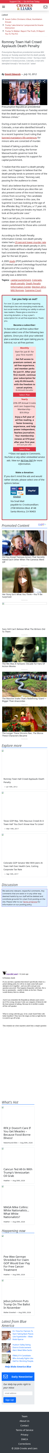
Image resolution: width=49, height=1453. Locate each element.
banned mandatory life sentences (19, 137)
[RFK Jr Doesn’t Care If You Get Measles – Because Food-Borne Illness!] (18, 1115)
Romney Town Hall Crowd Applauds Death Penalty (22, 44)
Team (24, 1416)
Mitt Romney (17, 290)
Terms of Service (30, 902)
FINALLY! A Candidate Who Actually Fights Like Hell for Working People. (23, 1358)
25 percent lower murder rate (30, 242)
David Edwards (13, 74)
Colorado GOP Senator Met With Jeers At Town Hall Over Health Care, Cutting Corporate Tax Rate (23, 866)
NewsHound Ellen (10, 1142)
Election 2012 (39, 286)
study (12, 261)
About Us (24, 1420)
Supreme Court (33, 290)
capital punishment (21, 280)
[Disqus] (24, 998)
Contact (24, 1425)
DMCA (24, 1439)
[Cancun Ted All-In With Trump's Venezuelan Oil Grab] (18, 1157)
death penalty (18, 283)
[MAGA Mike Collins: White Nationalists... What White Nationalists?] (18, 1194)
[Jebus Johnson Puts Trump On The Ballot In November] (18, 1288)
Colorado (37, 280)
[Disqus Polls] (24, 938)
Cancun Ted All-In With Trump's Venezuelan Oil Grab (18, 1172)
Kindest (17, 496)
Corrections (24, 1443)
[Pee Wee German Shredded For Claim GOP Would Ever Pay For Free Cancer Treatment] (18, 1244)
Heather (7, 1180)
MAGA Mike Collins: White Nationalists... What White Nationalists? (16, 1212)
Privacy (24, 1434)
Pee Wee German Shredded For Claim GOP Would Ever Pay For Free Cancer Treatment (17, 1263)
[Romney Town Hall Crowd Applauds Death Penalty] (24, 762)
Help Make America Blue (18, 1366)
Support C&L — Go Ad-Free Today (25, 1)
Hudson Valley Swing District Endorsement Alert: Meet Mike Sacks (22, 1347)
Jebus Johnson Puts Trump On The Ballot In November (17, 1304)
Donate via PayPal (32, 491)
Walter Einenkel (10, 1312)
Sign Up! (9, 1400)
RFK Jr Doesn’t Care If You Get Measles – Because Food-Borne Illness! (17, 1133)
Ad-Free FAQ (27, 460)
